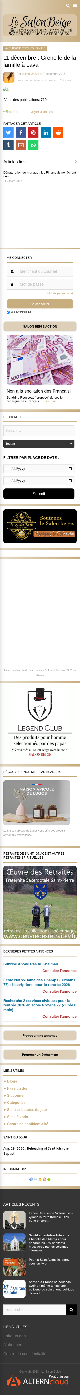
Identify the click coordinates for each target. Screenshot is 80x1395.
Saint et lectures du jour (27, 1110)
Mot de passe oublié (60, 293)
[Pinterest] (33, 132)
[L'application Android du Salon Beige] (49, 1180)
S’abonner (16, 1095)
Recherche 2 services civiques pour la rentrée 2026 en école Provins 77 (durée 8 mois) (39, 1005)
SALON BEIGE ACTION (40, 326)
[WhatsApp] (33, 145)
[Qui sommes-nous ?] (31, 1180)
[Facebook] (21, 132)
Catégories (16, 1103)
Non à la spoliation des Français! (39, 391)
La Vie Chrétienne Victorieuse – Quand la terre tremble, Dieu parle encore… (51, 1216)
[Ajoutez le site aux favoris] (40, 1180)
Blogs (12, 1081)
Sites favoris (17, 1117)
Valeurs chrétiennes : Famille (25, 48)
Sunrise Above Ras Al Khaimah (30, 964)
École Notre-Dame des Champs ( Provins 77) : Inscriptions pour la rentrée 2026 (39, 982)
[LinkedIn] (46, 132)
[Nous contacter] (35, 1180)
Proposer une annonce (40, 1035)
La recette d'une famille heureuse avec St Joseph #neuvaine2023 (38, 670)
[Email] (21, 145)
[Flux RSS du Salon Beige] (44, 1180)
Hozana (40, 675)
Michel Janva (30, 73)
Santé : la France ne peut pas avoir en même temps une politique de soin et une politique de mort (51, 1287)
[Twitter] (8, 132)
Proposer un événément (40, 1054)
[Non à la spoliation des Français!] (40, 383)
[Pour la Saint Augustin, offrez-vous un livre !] (14, 1274)
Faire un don (17, 1088)
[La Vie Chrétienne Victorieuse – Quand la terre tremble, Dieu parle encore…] (14, 1227)
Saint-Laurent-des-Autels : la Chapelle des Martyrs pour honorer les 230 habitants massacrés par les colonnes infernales (49, 1242)
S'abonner (12, 1345)
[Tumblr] (8, 145)
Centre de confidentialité (27, 1124)
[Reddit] (58, 132)
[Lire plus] (50, 401)
